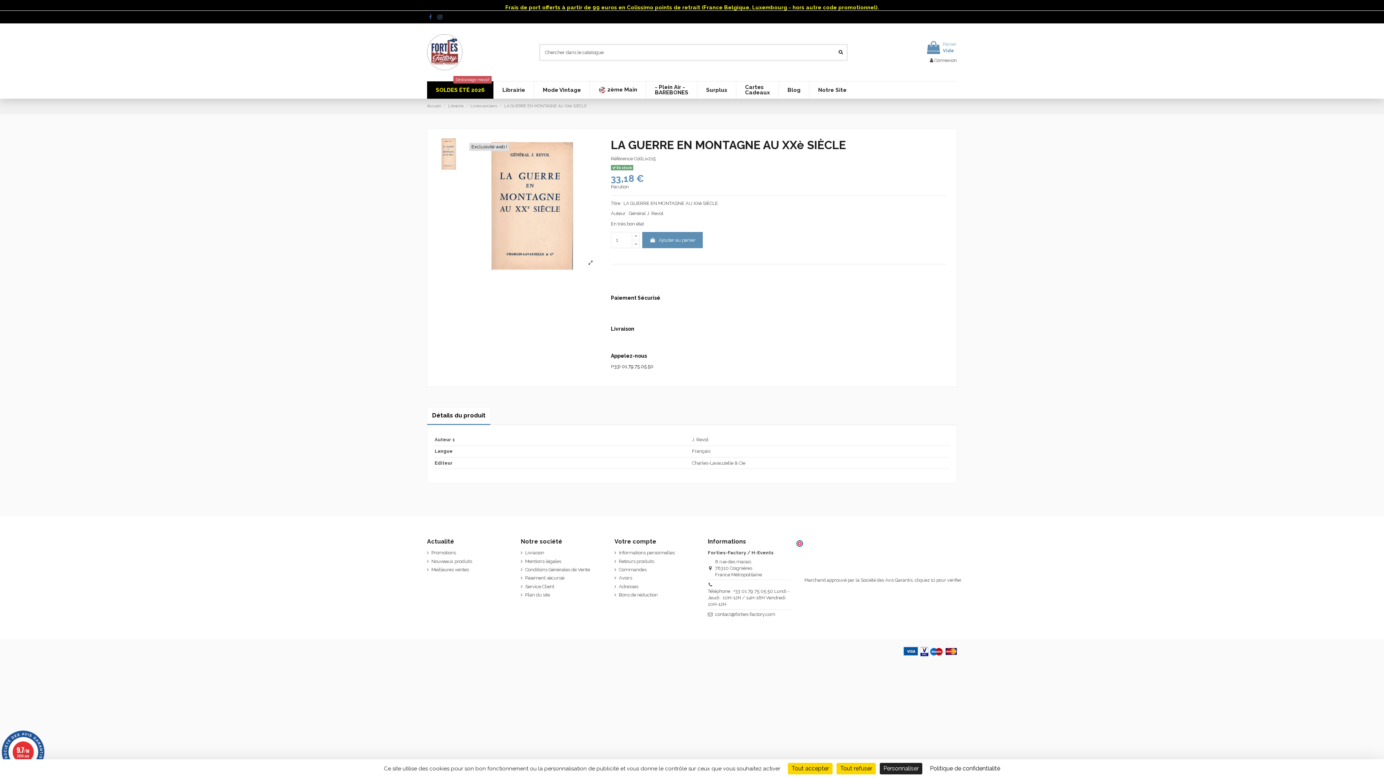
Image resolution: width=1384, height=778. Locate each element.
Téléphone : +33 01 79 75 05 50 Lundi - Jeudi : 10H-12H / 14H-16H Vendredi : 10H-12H (748, 598)
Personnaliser (901, 768)
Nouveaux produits (451, 561)
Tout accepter (810, 768)
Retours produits (636, 561)
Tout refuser (856, 768)
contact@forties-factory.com (745, 614)
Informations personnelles (647, 552)
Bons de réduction (638, 595)
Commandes (633, 569)
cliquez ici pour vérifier (938, 580)
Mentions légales (543, 561)
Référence (622, 158)
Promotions (443, 552)
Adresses (628, 586)
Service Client (539, 586)
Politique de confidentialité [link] (965, 768)
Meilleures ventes (450, 569)
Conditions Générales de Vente (557, 569)
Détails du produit (458, 415)
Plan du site (537, 595)
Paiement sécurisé (544, 578)
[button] (618, 90)
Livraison (534, 552)
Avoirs (625, 578)
